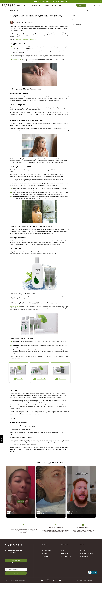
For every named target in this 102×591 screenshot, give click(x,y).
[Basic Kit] (18, 375)
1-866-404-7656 (16, 560)
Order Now (81, 5)
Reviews (47, 5)
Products (27, 5)
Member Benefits (85, 548)
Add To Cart (19, 516)
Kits (18, 5)
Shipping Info (65, 553)
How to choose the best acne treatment (26, 39)
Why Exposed (36, 5)
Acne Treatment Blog (86, 553)
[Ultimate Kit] (61, 375)
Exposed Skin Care (17, 59)
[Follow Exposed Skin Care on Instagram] (48, 580)
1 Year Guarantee (66, 556)
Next (85, 10)
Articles (17, 10)
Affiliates (83, 550)
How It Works (46, 548)
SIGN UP (16, 573)
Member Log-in (65, 548)
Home (11, 10)
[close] (100, 1)
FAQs (62, 550)
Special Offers (57, 5)
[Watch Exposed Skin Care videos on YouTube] (60, 580)
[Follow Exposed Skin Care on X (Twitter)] (54, 580)
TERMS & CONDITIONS (82, 580)
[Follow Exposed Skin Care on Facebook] (42, 580)
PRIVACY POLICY (93, 580)
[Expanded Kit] (39, 375)
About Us (45, 556)
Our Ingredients (47, 550)
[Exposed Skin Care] (8, 5)
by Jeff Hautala (17, 22)
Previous (89, 10)
